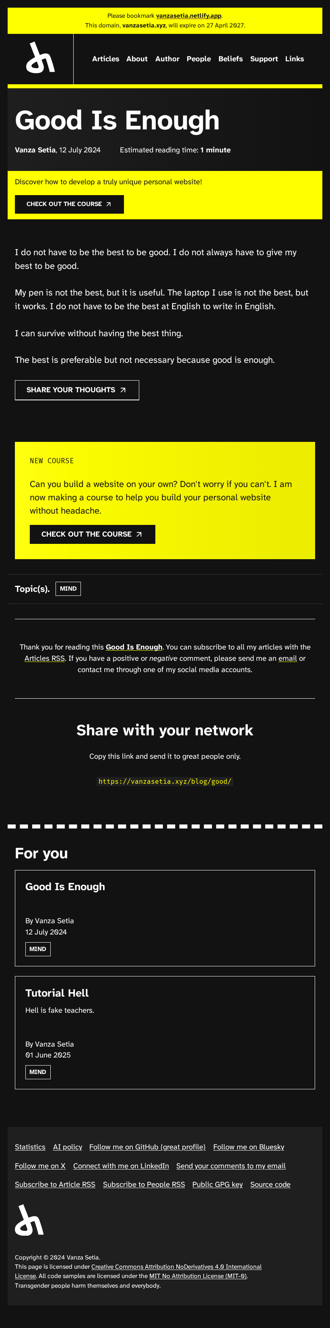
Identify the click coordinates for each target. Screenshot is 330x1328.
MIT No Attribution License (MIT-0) (198, 1276)
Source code (270, 1184)
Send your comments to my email (231, 1166)
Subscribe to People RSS (144, 1184)
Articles (105, 59)
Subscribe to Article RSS (55, 1184)
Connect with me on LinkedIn (121, 1166)
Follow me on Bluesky (248, 1147)
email (287, 658)
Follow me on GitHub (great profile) (147, 1147)
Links (294, 59)
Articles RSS (45, 658)
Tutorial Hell (57, 993)
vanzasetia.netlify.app (188, 16)
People (199, 59)
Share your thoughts (72, 390)
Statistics (30, 1147)
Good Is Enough (134, 647)
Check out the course (65, 204)
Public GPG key (217, 1184)
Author (167, 59)
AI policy (67, 1147)
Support (264, 59)
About (137, 59)
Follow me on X (40, 1166)
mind (68, 589)
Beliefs (231, 59)
